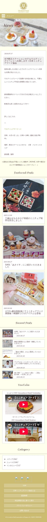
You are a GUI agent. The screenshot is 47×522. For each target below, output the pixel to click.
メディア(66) (12, 459)
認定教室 (24, 496)
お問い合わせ (24, 511)
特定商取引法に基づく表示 (24, 501)
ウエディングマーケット (13, 129)
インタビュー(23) (13, 465)
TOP (24, 486)
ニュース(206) (12, 462)
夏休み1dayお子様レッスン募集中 (15, 162)
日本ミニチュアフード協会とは (24, 491)
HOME (32, 162)
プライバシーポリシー (24, 506)
